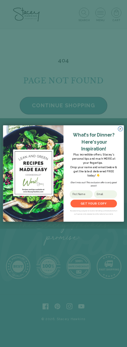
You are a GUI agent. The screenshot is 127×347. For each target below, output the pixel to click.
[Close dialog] (120, 129)
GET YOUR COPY (94, 203)
